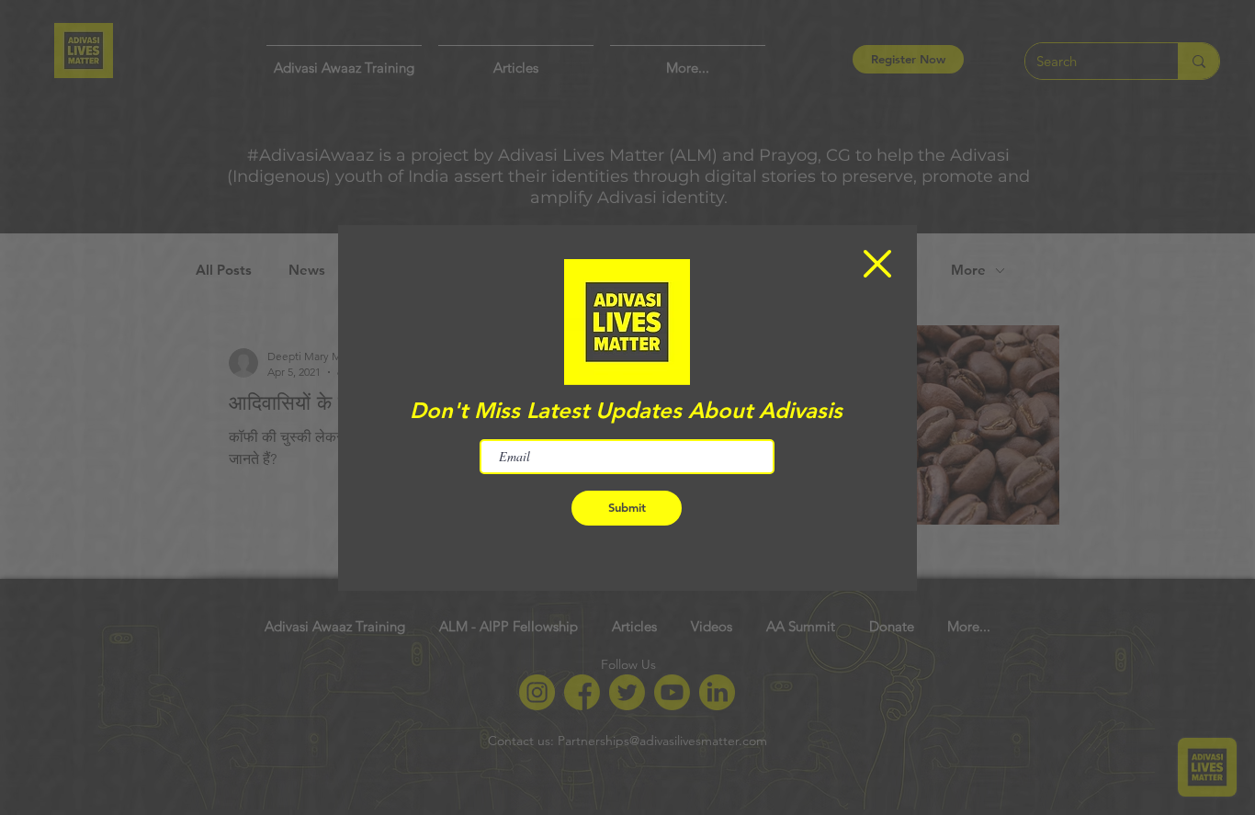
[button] (877, 263)
